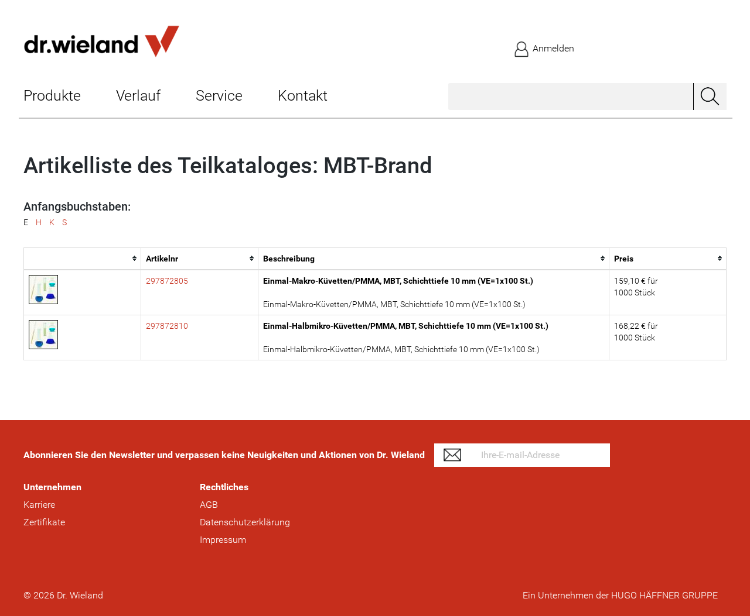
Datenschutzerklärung (245, 522)
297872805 (167, 280)
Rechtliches (224, 487)
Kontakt (303, 95)
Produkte (52, 95)
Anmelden (552, 48)
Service (219, 95)
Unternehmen (52, 487)
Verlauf (138, 95)
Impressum (223, 539)
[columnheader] (82, 258)
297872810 (167, 326)
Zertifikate (44, 522)
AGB (209, 504)
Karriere (39, 504)
